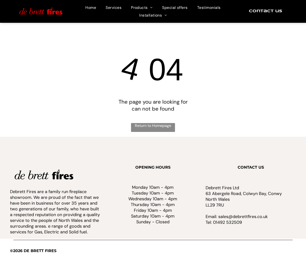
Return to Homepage (153, 125)
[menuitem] (91, 7)
